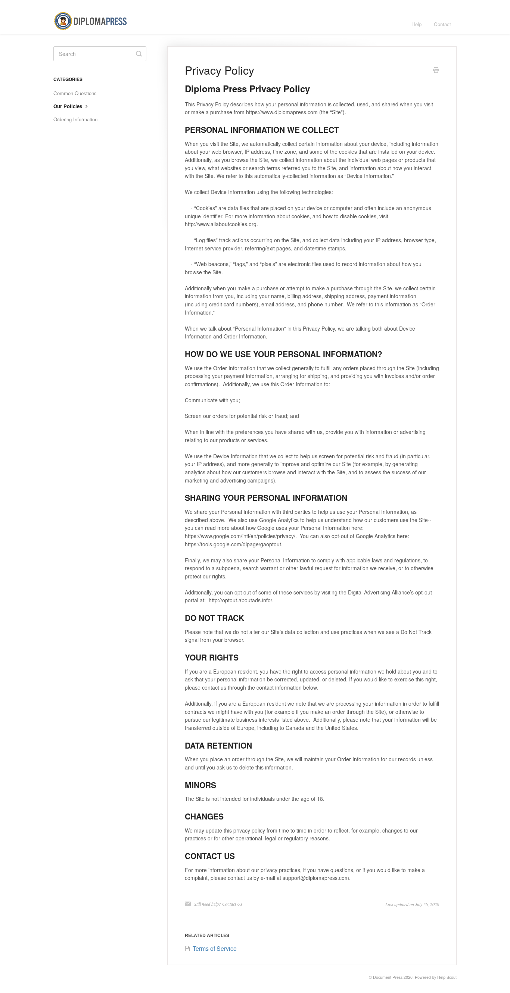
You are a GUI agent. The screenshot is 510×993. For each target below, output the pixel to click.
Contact (442, 24)
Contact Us (232, 904)
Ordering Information (75, 119)
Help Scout (447, 977)
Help (416, 24)
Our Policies (68, 106)
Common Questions (75, 93)
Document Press (387, 977)
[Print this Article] (436, 70)
